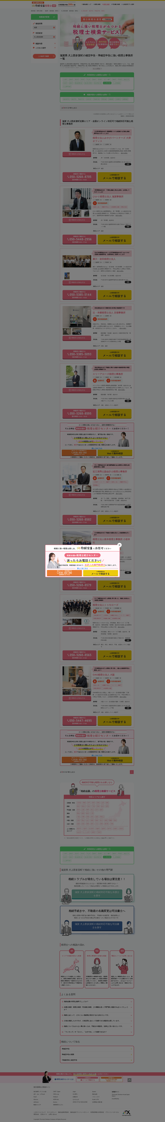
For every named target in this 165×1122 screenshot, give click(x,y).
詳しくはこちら (82, 568)
